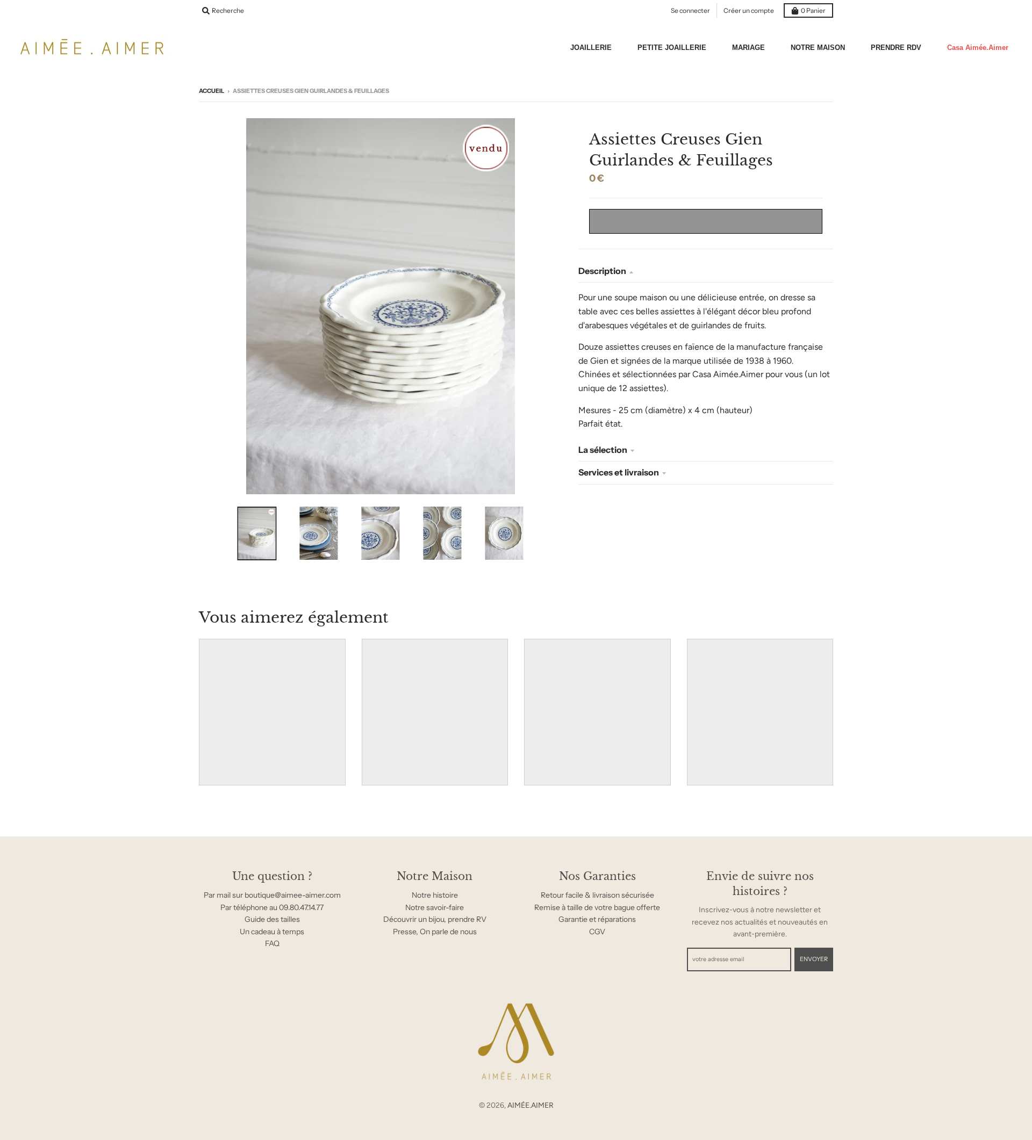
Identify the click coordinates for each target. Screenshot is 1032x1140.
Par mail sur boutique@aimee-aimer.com (272, 895)
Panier (813, 10)
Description (602, 270)
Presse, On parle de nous (435, 931)
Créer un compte (748, 10)
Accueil (211, 91)
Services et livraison (618, 472)
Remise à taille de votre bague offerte (597, 907)
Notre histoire (435, 895)
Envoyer (814, 959)
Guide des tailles (272, 919)
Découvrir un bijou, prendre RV (434, 919)
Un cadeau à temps (272, 931)
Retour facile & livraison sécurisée (597, 895)
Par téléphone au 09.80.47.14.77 (272, 907)
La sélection (602, 449)
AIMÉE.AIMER (530, 1105)
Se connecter (690, 10)
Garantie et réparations (597, 919)
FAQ (272, 943)
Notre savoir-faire (434, 907)
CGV (597, 931)
